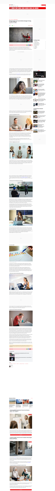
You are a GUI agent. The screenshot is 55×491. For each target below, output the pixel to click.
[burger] (45, 6)
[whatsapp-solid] (27, 45)
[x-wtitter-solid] (30, 45)
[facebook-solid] (28, 45)
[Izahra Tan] (10, 366)
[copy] (31, 45)
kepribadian (29, 457)
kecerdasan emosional (24, 177)
